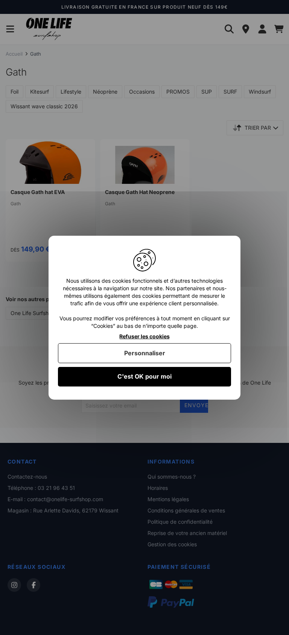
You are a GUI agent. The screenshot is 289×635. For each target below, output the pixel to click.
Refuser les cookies (144, 336)
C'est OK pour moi (144, 376)
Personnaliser (144, 353)
